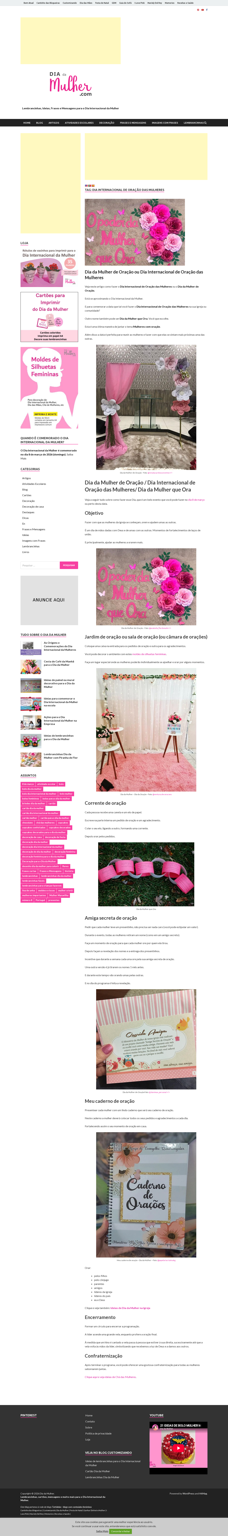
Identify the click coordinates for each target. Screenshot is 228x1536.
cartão (52, 803)
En (23, 523)
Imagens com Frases (165, 122)
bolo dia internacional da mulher (39, 793)
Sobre (88, 1427)
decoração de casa (32, 837)
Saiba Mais (102, 1531)
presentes (53, 900)
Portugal (40, 900)
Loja (87, 1439)
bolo (61, 784)
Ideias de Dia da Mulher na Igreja (130, 1307)
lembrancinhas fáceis (33, 880)
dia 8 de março (196, 499)
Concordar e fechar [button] (120, 1531)
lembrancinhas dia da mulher (56, 876)
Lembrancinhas (194, 122)
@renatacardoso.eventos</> (160, 473)
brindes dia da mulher (33, 803)
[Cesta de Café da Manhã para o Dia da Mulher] (31, 661)
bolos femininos (30, 798)
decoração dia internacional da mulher (42, 847)
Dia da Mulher (63, 1510)
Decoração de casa (33, 506)
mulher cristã (65, 890)
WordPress (188, 1493)
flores (65, 866)
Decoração (106, 122)
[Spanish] (92, 185)
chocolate (27, 822)
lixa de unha (28, 890)
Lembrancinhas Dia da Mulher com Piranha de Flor (61, 755)
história (69, 871)
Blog (39, 122)
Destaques (28, 512)
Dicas (25, 517)
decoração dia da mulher (35, 842)
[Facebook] (206, 9)
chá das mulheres (45, 822)
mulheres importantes (34, 895)
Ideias (25, 534)
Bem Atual (29, 3)
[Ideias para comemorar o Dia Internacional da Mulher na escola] (31, 698)
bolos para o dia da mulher (56, 798)
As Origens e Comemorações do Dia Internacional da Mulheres (60, 646)
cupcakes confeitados (33, 827)
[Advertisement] (71, 40)
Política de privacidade (98, 1433)
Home (27, 122)
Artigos (54, 122)
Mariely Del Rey (155, 3)
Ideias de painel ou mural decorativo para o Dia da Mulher (59, 683)
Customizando (70, 3)
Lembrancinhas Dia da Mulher (102, 1477)
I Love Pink (140, 3)
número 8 (27, 900)
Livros (25, 551)
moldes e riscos (46, 890)
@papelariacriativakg (166, 1260)
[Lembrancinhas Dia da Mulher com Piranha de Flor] (31, 754)
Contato (90, 1421)
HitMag (203, 1493)
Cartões (26, 495)
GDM (114, 3)
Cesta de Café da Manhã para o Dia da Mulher (59, 663)
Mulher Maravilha (58, 895)
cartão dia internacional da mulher (40, 813)
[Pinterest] (198, 9)
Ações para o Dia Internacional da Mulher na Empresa (60, 720)
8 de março (28, 784)
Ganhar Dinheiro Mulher (94, 1510)
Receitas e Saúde (185, 3)
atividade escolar (46, 784)
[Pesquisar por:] (49, 565)
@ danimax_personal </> (159, 1092)
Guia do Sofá (125, 3)
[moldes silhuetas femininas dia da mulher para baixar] (49, 427)
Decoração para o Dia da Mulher (39, 861)
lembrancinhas (30, 876)
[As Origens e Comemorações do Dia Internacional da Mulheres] (31, 643)
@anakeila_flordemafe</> (160, 628)
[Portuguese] (89, 185)
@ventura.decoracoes (162, 794)
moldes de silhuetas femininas (149, 654)
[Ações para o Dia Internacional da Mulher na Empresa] (31, 717)
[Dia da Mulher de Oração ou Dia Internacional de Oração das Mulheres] (146, 233)
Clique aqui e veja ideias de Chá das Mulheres (110, 1376)
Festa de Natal (102, 3)
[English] (86, 185)
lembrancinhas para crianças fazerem (41, 885)
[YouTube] (203, 9)
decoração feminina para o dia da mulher (43, 856)
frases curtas (29, 871)
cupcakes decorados (60, 827)
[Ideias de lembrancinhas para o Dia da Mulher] (31, 735)
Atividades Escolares (79, 122)
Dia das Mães (86, 3)
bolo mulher (66, 793)
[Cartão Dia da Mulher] (49, 340)
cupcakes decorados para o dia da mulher (44, 832)
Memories (169, 3)
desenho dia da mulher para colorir (40, 866)
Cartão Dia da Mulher (97, 1471)
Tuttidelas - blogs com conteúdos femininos (72, 1506)
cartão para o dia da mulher (55, 818)
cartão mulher (29, 818)
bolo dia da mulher (32, 789)
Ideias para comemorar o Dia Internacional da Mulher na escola (61, 702)
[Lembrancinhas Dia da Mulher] (49, 286)
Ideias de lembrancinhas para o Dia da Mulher (59, 737)
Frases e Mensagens (133, 122)
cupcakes (63, 822)
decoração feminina (65, 851)
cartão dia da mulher (33, 808)
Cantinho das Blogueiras (48, 3)
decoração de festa (55, 837)
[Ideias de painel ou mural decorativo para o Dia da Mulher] (31, 680)
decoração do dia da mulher (36, 851)
